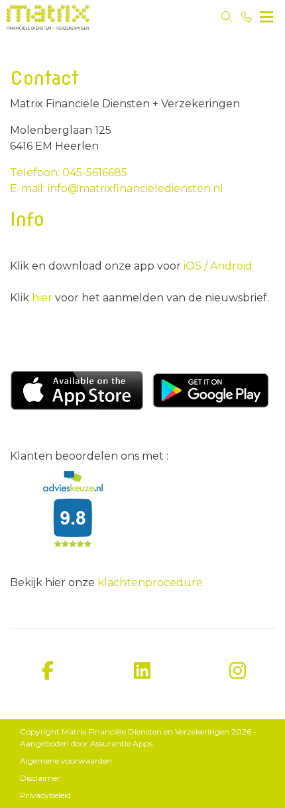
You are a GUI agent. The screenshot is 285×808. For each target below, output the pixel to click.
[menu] (266, 13)
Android (230, 266)
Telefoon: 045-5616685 (68, 172)
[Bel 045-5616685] (246, 16)
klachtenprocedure (150, 582)
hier (43, 297)
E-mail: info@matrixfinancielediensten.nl (116, 188)
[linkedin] (142, 671)
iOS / (195, 266)
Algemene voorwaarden (66, 761)
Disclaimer (40, 778)
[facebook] (47, 671)
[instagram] (237, 671)
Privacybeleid (45, 795)
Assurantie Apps (121, 743)
